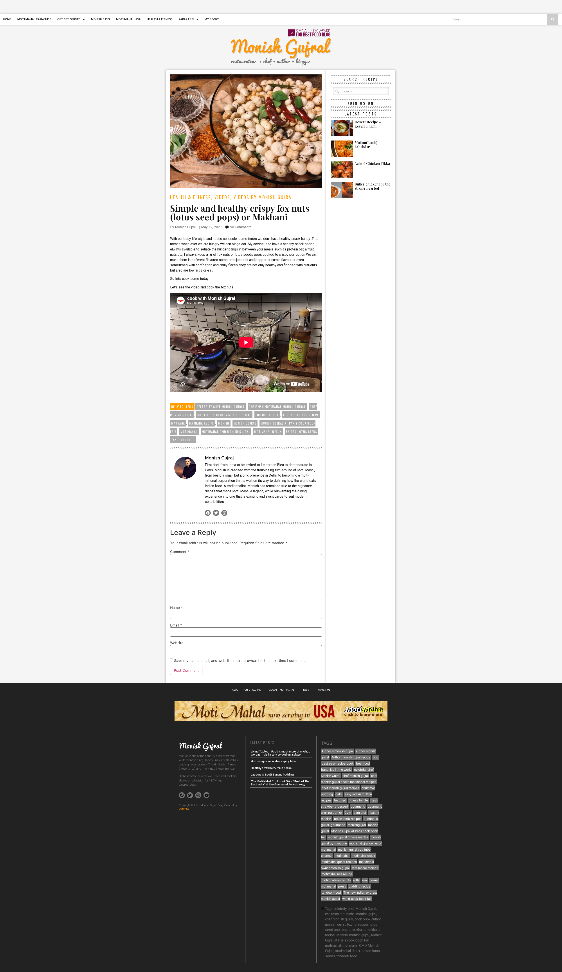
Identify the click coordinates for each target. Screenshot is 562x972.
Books (306, 690)
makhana (178, 423)
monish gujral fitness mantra (348, 837)
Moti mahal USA (128, 19)
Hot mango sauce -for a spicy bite (273, 761)
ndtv (356, 880)
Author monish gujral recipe (350, 757)
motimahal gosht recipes (339, 862)
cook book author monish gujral (224, 414)
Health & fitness (160, 19)
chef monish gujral (355, 776)
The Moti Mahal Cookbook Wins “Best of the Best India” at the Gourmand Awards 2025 (280, 783)
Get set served (69, 19)
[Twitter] (216, 513)
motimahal (189, 431)
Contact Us (324, 690)
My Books (212, 19)
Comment (179, 551)
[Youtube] (206, 795)
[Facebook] (208, 513)
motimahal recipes (365, 868)
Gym (347, 812)
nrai (364, 880)
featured (340, 800)
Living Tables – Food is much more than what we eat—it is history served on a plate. (280, 753)
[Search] (552, 19)
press (342, 886)
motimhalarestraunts (336, 880)
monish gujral (245, 423)
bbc (375, 757)
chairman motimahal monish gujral (277, 406)
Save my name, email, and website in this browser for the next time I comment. (240, 660)
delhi (338, 794)
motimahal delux (268, 431)
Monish (223, 423)
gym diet (359, 812)
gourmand (358, 806)
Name (176, 607)
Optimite (184, 808)
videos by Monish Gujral (264, 197)
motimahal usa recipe (337, 874)
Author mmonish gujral (337, 751)
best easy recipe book (338, 763)
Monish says (100, 19)
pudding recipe (359, 886)
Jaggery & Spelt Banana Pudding (272, 774)
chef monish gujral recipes (340, 788)
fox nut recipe (267, 414)
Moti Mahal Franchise (34, 19)
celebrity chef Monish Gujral (220, 406)
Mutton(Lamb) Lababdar (366, 144)
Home (7, 19)
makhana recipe (201, 423)
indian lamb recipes (347, 819)
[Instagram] (224, 513)
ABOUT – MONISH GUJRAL (246, 690)
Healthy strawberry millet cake (271, 768)
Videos (222, 197)
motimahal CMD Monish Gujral (226, 431)
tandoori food (183, 439)
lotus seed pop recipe (301, 414)
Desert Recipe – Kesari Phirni (368, 124)
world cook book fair (357, 898)
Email (176, 625)
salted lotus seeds (301, 431)
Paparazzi (186, 19)
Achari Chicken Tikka (372, 163)
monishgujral (357, 825)
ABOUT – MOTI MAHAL (281, 690)
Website (176, 642)
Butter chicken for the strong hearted (372, 186)
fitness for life (358, 800)
